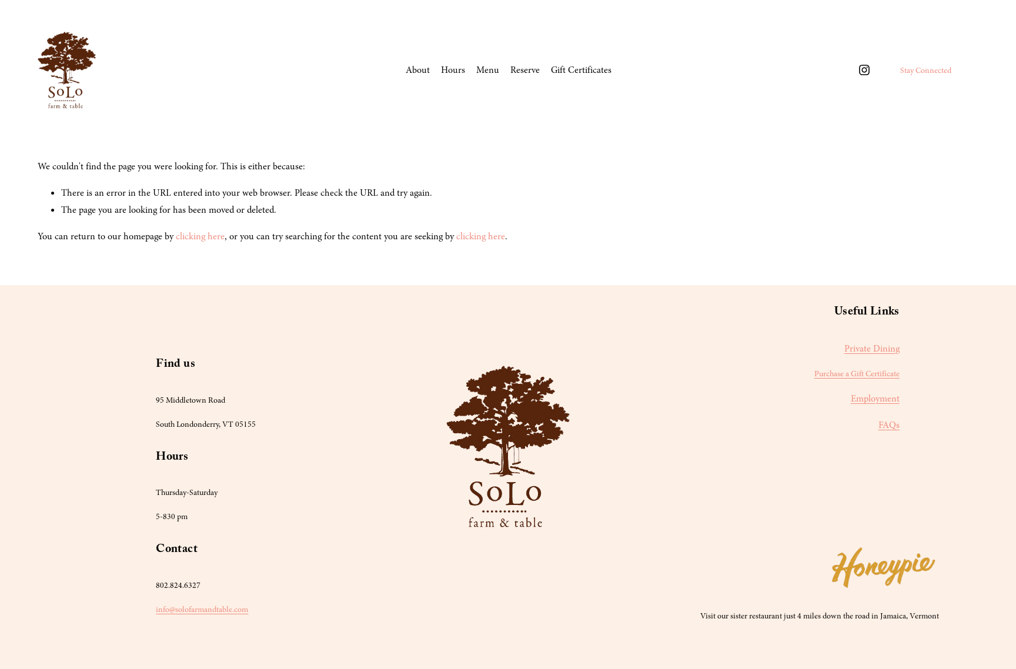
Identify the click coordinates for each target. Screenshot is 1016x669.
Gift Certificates (581, 69)
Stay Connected (925, 70)
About (418, 69)
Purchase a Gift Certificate (857, 373)
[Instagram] (864, 69)
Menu (487, 69)
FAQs (889, 425)
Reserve (525, 69)
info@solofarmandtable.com (202, 609)
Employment (875, 398)
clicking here (200, 236)
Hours (453, 69)
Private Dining (872, 348)
